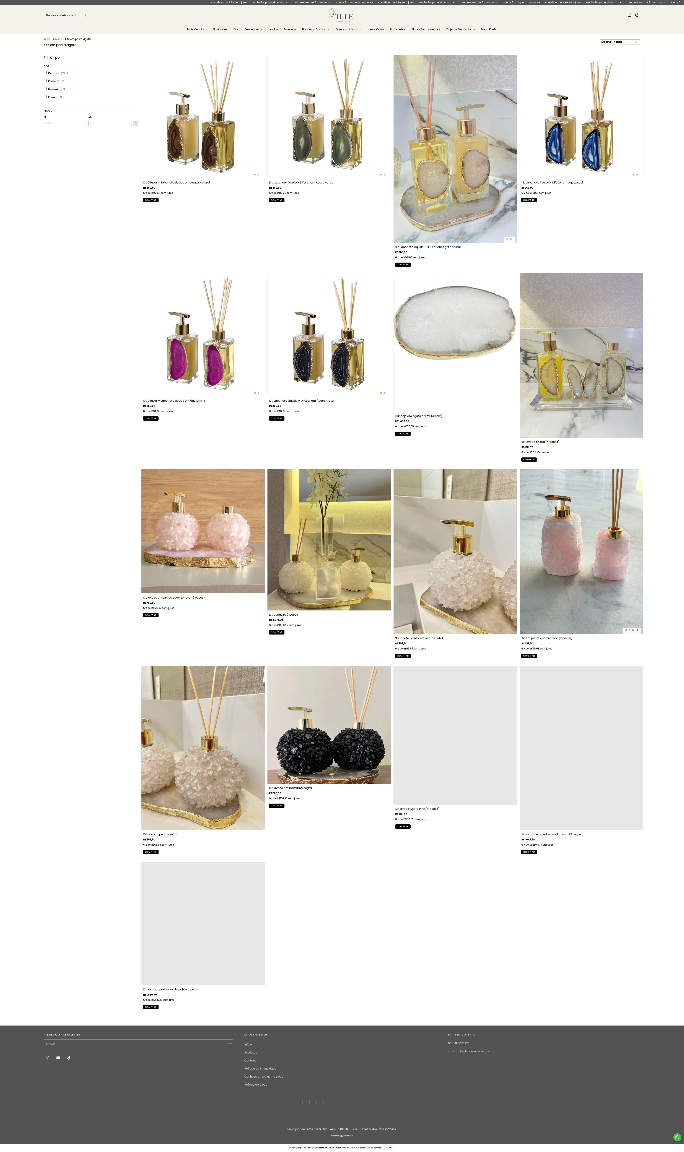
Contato (250, 1060)
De (45, 117)
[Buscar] (85, 15)
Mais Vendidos (197, 29)
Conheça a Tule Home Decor (264, 1077)
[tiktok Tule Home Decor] (68, 1058)
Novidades (220, 29)
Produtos (250, 1052)
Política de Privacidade (260, 1068)
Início (47, 39)
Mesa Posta (489, 29)
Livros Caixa (376, 29)
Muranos (290, 29)
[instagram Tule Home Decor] (48, 1058)
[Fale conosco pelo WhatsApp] (677, 1137)
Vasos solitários (347, 29)
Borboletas (397, 29)
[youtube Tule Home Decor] (59, 1058)
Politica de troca (255, 1085)
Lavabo (273, 29)
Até (90, 117)
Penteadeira (253, 29)
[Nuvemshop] (342, 1142)
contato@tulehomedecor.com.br (471, 1051)
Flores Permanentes (425, 29)
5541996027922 (458, 1043)
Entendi (389, 1148)
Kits (235, 29)
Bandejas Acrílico (314, 29)
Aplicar (135, 123)
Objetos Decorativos (460, 29)
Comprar (151, 200)
